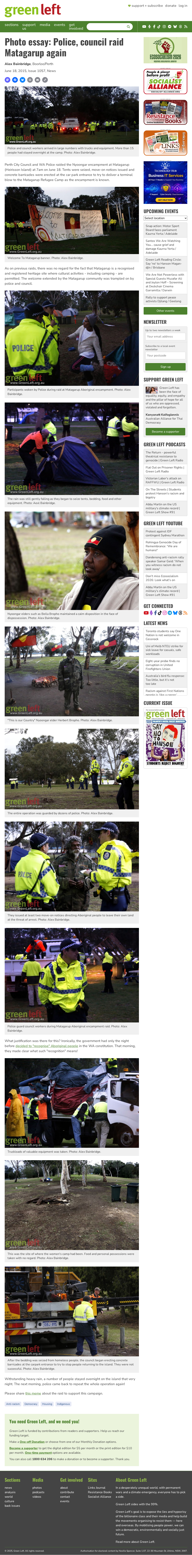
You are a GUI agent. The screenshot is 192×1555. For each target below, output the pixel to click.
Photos (37, 1488)
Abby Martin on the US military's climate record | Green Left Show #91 (163, 508)
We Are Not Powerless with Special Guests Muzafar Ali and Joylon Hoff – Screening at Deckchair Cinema (165, 280)
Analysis (10, 1492)
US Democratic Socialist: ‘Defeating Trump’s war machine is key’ (162, 680)
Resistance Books (100, 1492)
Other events (165, 311)
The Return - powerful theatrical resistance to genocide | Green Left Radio (164, 456)
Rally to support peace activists (161, 299)
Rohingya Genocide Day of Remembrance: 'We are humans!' (163, 546)
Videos (36, 1497)
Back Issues (12, 1506)
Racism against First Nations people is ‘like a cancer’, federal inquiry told (165, 665)
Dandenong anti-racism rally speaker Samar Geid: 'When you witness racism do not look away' (165, 563)
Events (59, 24)
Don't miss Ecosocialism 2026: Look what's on (162, 578)
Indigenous (63, 1404)
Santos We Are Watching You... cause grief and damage (163, 245)
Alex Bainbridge (18, 64)
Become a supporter (23, 1448)
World (9, 1497)
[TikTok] (160, 613)
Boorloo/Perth (42, 64)
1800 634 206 (42, 1459)
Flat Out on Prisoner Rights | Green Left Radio (165, 469)
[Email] (37, 80)
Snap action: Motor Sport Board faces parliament (162, 228)
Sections (12, 24)
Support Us (29, 26)
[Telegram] (170, 613)
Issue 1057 (36, 71)
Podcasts (38, 1492)
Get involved (76, 26)
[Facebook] (15, 80)
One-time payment (38, 1453)
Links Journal (96, 1488)
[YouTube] (146, 613)
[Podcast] (151, 613)
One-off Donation (32, 1442)
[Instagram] (165, 613)
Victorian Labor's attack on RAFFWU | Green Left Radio (165, 480)
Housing (47, 1404)
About (64, 1488)
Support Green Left (163, 379)
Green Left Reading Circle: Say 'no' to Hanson (164, 262)
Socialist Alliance (99, 1497)
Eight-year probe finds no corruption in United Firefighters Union (163, 635)
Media (45, 24)
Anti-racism (13, 1404)
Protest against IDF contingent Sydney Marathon (165, 533)
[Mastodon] (7, 80)
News (51, 71)
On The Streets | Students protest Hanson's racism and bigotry (165, 493)
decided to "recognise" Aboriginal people (47, 1046)
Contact (65, 1497)
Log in (183, 6)
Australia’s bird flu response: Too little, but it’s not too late (165, 650)
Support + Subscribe (147, 6)
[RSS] (185, 613)
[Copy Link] (45, 80)
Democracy (31, 1404)
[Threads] (180, 613)
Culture (9, 1501)
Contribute (67, 1492)
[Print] (30, 80)
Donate (170, 6)
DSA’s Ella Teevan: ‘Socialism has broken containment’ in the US (161, 695)
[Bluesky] (22, 80)
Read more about (135, 1542)
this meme (33, 1393)
